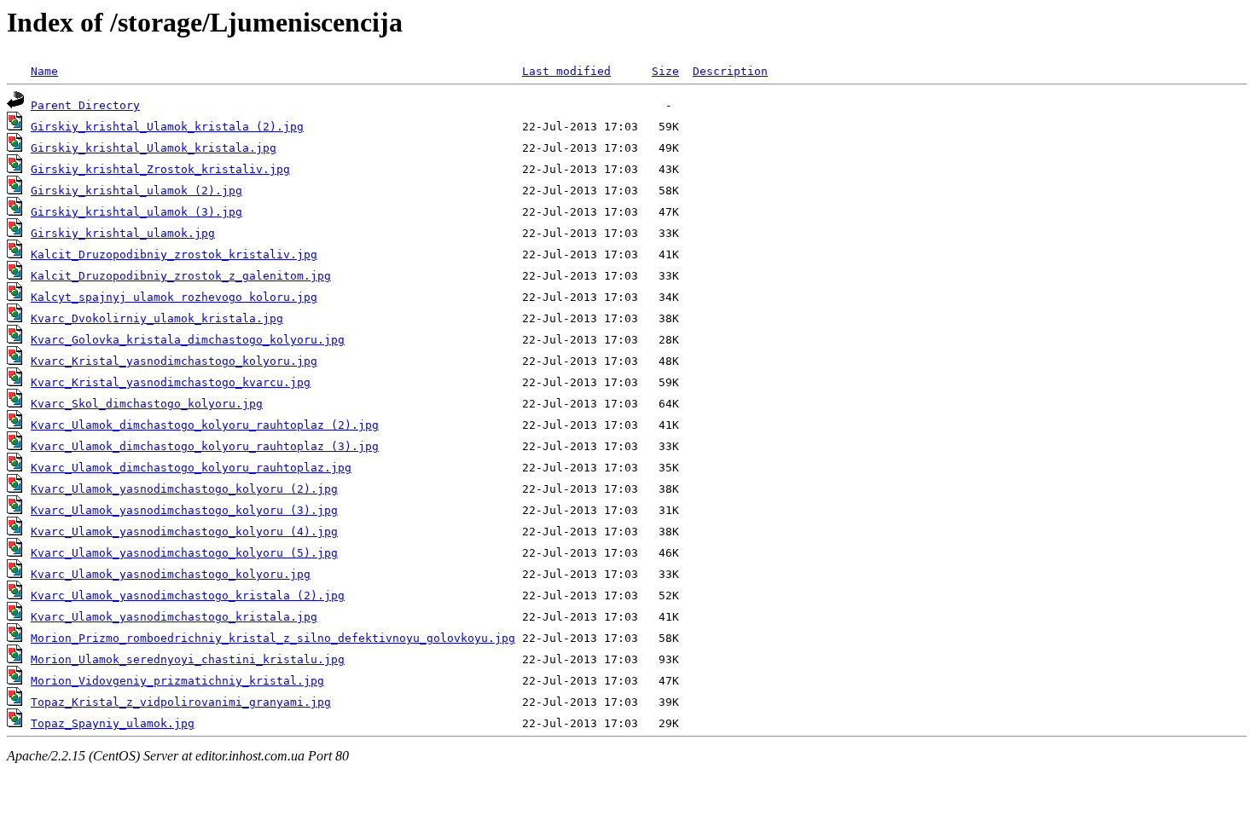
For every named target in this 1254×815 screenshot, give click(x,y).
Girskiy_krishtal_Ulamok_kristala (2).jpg (167, 126)
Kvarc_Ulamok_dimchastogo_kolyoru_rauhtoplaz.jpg (191, 467)
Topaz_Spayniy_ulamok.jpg (112, 723)
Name (44, 71)
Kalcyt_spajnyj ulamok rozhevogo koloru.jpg (174, 297)
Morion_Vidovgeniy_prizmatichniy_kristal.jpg (177, 680)
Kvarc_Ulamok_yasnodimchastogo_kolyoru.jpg (171, 574)
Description (730, 71)
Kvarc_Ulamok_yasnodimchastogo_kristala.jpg (174, 616)
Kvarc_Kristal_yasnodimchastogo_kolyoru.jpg (174, 361)
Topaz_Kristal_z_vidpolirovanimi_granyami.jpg (181, 702)
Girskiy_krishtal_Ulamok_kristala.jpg (153, 148)
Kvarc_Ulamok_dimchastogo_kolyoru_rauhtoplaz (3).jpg (205, 446)
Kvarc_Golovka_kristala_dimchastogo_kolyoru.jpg (188, 339)
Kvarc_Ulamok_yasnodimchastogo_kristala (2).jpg (188, 595)
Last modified (566, 71)
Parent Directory (85, 105)
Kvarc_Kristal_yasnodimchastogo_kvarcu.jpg (171, 382)
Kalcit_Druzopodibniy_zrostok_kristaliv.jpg (174, 254)
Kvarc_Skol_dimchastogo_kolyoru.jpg (147, 403)
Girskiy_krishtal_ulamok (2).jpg (136, 190)
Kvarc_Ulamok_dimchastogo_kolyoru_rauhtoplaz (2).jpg (205, 425)
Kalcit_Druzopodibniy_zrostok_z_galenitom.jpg (181, 275)
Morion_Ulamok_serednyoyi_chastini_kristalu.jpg (188, 659)
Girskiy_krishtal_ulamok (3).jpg (136, 211)
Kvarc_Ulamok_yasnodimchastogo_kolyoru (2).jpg (184, 489)
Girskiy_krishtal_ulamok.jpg (123, 233)
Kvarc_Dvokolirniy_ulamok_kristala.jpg (157, 318)
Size (665, 71)
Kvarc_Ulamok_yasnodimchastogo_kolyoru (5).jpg (184, 552)
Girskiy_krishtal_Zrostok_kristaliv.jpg (160, 169)
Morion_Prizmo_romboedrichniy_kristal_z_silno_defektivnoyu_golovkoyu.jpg (273, 638)
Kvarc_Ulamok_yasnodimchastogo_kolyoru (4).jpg (184, 531)
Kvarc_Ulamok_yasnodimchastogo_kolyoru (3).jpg (184, 510)
